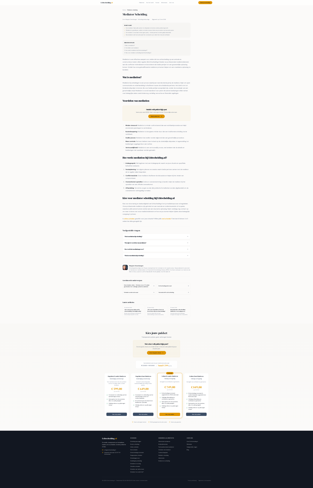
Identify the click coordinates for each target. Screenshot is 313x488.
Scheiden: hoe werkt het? (137, 472)
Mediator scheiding (163, 455)
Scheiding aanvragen (135, 441)
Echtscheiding (107, 2)
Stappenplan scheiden (136, 455)
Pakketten (141, 2)
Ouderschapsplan (163, 452)
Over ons (171, 2)
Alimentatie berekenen (164, 441)
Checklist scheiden (135, 466)
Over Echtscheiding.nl (192, 441)
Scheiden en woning (135, 463)
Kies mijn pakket (116, 414)
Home (124, 10)
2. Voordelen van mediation (131, 48)
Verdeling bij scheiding (136, 461)
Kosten (157, 2)
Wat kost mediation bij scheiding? (134, 255)
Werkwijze (189, 444)
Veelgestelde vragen (192, 447)
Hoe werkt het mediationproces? (134, 249)
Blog (188, 449)
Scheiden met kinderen (164, 449)
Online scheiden (134, 447)
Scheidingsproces (135, 458)
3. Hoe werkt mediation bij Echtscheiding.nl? (135, 50)
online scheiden (129, 219)
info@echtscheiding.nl (110, 450)
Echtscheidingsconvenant (137, 452)
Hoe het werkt (150, 2)
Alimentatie (164, 2)
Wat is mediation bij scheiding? (133, 236)
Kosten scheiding (134, 444)
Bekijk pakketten (155, 116)
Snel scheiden (134, 449)
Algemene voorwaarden (204, 480)
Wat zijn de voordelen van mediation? (135, 243)
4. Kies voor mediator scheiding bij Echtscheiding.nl (137, 52)
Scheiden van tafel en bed (137, 469)
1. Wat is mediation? (129, 45)
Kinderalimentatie (163, 444)
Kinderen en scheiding (164, 461)
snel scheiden (166, 219)
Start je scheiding (205, 2)
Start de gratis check (155, 353)
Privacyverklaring (192, 480)
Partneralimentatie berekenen (166, 447)
